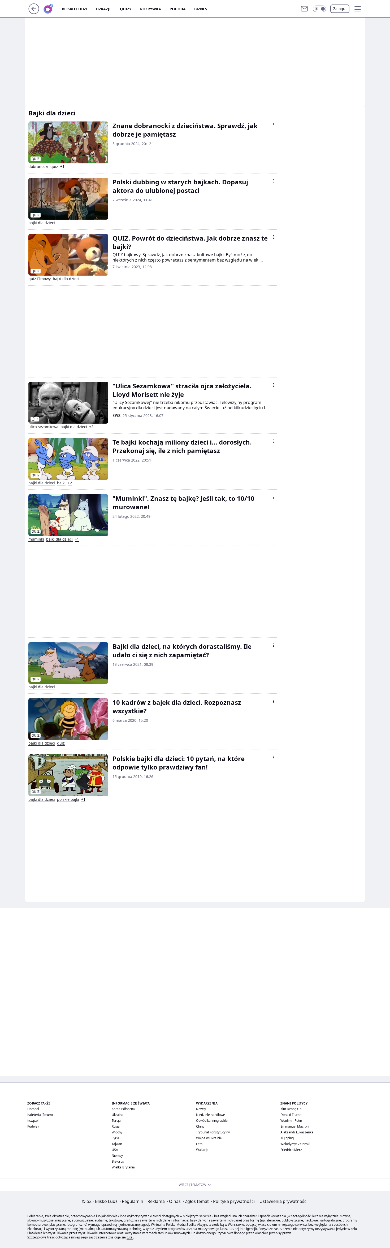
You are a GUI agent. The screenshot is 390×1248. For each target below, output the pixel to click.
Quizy (126, 8)
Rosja (116, 1126)
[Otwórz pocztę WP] (304, 9)
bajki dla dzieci (41, 223)
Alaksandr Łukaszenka (296, 1132)
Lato (199, 1144)
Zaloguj (339, 8)
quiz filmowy (39, 279)
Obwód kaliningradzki (212, 1120)
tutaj (130, 1237)
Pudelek (33, 1126)
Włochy (117, 1132)
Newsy (201, 1109)
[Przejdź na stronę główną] (33, 12)
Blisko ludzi (74, 8)
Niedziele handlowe (210, 1114)
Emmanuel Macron (294, 1126)
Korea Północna (123, 1109)
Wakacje (202, 1149)
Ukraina (117, 1114)
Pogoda (178, 8)
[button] (319, 9)
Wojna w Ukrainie (209, 1138)
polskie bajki (68, 799)
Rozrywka (150, 8)
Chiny (200, 1126)
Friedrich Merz (291, 1149)
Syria (115, 1138)
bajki (61, 483)
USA (115, 1149)
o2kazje (103, 8)
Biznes (200, 8)
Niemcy (117, 1155)
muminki (36, 539)
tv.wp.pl (32, 1120)
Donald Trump (290, 1114)
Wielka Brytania (123, 1167)
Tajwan (117, 1144)
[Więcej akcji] (273, 124)
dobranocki (38, 166)
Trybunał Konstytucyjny (213, 1132)
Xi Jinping (287, 1138)
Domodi (33, 1109)
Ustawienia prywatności (282, 1201)
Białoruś (118, 1161)
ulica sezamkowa (43, 427)
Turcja (116, 1120)
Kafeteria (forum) (40, 1114)
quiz (54, 166)
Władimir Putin (291, 1120)
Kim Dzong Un (290, 1109)
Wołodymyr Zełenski (295, 1144)
